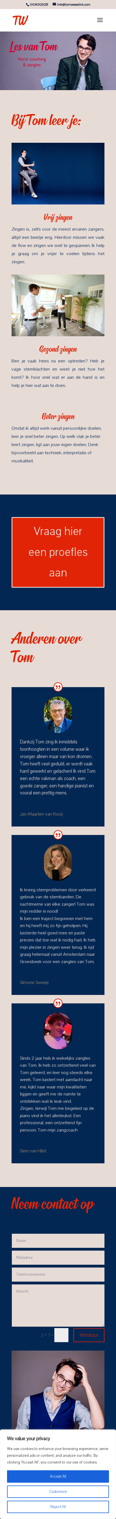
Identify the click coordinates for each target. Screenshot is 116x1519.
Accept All (58, 1476)
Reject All (58, 1506)
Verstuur (89, 1335)
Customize (58, 1491)
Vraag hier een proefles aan (58, 552)
